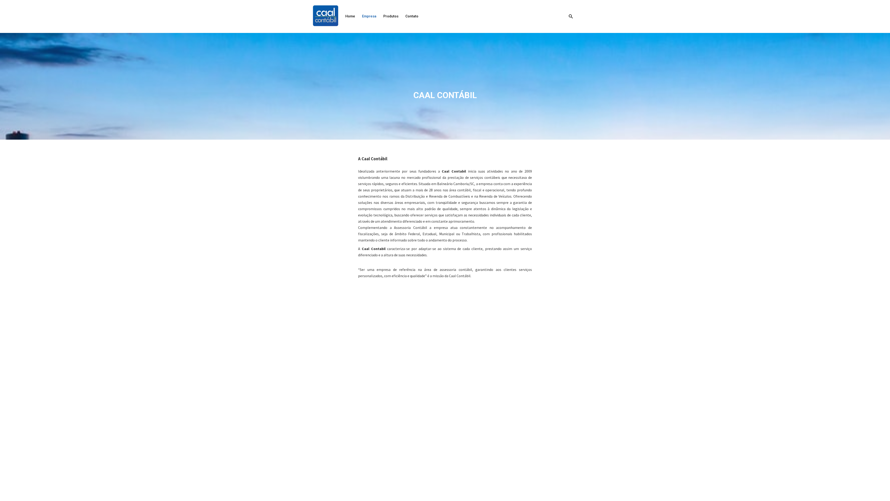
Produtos (390, 16)
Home (350, 16)
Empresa (369, 16)
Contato (411, 16)
